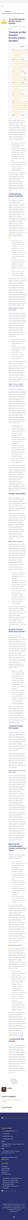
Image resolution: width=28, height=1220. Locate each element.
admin (14, 1079)
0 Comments (14, 1083)
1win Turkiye (14, 1081)
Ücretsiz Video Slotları (18, 57)
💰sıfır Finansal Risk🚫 (18, 71)
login (12, 1099)
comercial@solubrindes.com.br (9, 1131)
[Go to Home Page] (2, 11)
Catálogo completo (6, 1168)
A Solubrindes (5, 1166)
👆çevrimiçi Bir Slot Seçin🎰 (19, 72)
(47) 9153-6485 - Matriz (7, 1136)
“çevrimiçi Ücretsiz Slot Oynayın (20, 63)
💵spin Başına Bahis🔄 (18, 59)
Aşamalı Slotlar (16, 74)
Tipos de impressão (6, 1174)
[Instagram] (25, 1)
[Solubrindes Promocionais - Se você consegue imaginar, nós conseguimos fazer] (7, 6)
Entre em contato (5, 1170)
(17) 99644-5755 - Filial (7, 1138)
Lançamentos (5, 1172)
